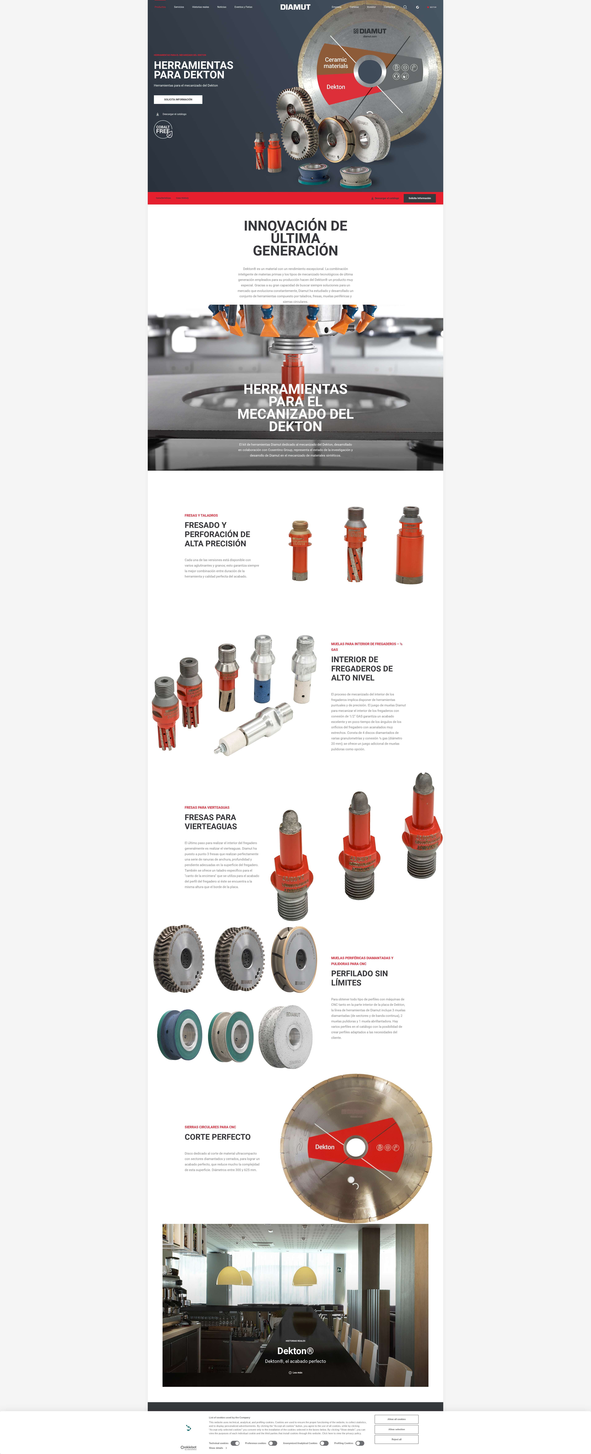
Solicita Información (178, 99)
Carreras (354, 7)
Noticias (221, 7)
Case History (182, 198)
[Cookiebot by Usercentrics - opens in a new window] (188, 1448)
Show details (216, 1448)
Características (163, 198)
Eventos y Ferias (243, 7)
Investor (371, 7)
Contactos (389, 7)
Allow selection (396, 1429)
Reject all (397, 1439)
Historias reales (200, 7)
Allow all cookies (397, 1419)
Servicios (179, 7)
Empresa (336, 7)
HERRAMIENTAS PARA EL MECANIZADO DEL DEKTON (180, 55)
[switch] (272, 1443)
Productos (160, 7)
